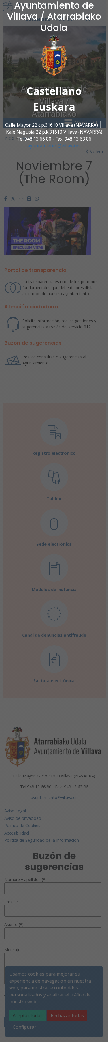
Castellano (54, 91)
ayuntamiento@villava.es (54, 146)
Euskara (54, 107)
